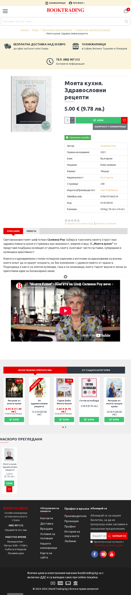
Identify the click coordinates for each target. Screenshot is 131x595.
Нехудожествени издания (57, 30)
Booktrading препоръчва (35, 370)
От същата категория (96, 370)
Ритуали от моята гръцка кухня (114, 403)
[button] (63, 427)
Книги (35, 30)
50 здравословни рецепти (39, 403)
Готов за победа (89, 400)
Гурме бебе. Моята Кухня (64, 402)
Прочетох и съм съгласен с (109, 543)
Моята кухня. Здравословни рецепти (10, 467)
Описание (13, 231)
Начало (25, 30)
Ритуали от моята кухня (14, 402)
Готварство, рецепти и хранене (92, 30)
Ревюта (31, 231)
